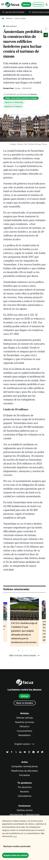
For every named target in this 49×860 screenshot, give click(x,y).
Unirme (26, 4)
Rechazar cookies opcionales (17, 846)
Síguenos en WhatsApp (13, 102)
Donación (38, 4)
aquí (15, 836)
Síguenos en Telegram (13, 106)
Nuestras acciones (24, 722)
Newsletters (24, 735)
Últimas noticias (24, 717)
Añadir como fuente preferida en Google (21, 98)
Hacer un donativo (24, 703)
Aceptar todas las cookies (15, 855)
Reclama (24, 791)
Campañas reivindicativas (24, 766)
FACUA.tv (24, 726)
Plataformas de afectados (24, 771)
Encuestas (24, 775)
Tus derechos (24, 787)
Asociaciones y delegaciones (24, 814)
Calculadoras (24, 796)
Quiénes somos (24, 810)
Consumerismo (24, 731)
